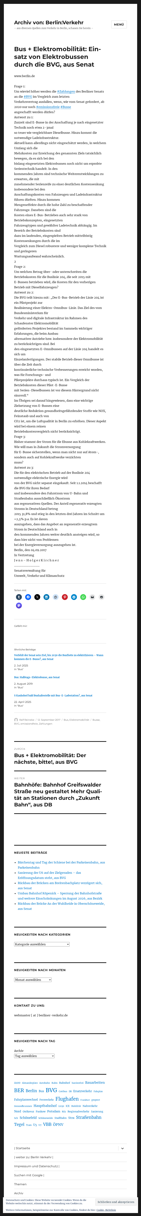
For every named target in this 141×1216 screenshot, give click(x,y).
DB (70, 1091)
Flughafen (67, 1099)
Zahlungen (45, 723)
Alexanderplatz (30, 1083)
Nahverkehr (90, 1106)
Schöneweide (45, 1118)
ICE (68, 1106)
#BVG (28, 96)
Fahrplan (98, 1091)
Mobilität (76, 1106)
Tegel (19, 1124)
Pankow (41, 1111)
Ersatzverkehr (82, 1091)
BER (19, 1090)
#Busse (65, 107)
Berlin (31, 1090)
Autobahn (44, 1083)
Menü (119, 24)
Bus (66, 719)
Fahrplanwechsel (26, 1099)
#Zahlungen (66, 91)
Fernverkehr (46, 1099)
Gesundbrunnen (23, 1106)
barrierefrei (78, 1083)
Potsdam (53, 1111)
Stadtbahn (61, 1118)
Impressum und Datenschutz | (36, 1166)
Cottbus (63, 1091)
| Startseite (22, 1148)
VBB (47, 1124)
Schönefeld (28, 1118)
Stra (71, 1118)
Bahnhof (64, 1082)
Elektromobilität (79, 719)
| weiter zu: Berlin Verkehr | (33, 1157)
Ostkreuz (28, 1111)
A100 (17, 1082)
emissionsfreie (29, 723)
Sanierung (97, 1111)
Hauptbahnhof (45, 1106)
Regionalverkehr (78, 1111)
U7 (40, 1125)
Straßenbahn (89, 1117)
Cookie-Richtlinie (106, 1210)
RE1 (64, 1111)
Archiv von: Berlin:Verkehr (49, 22)
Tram (29, 1125)
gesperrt (95, 1100)
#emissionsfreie (48, 107)
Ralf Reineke (26, 719)
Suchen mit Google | (29, 1175)
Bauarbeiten (95, 1083)
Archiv (19, 1051)
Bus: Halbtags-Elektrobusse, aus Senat (37, 677)
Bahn (54, 1083)
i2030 (61, 1106)
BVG (16, 723)
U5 (35, 1125)
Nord (17, 1111)
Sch (16, 1118)
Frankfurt (85, 1100)
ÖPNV (58, 1124)
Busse (96, 719)
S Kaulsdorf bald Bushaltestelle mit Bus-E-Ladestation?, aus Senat (53, 695)
